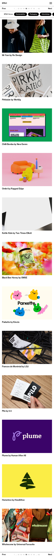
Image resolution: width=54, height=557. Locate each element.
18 (34, 8)
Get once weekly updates (24, 554)
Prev (4, 8)
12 (18, 8)
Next (50, 8)
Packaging (33, 14)
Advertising (45, 14)
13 (21, 8)
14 (23, 8)
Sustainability (20, 14)
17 (31, 8)
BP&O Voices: (8, 14)
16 (29, 8)
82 (39, 8)
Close (50, 554)
